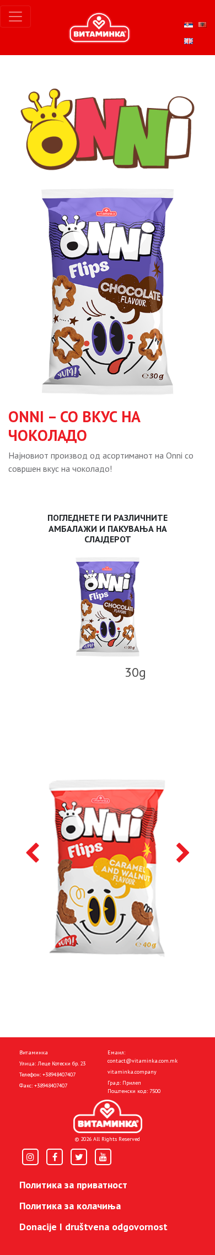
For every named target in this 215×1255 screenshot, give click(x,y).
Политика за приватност (73, 1184)
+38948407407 (59, 1074)
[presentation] (32, 854)
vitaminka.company (132, 1071)
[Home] (108, 1116)
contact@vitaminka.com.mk (143, 1060)
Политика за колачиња (70, 1205)
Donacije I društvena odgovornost (93, 1226)
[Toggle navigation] (15, 17)
